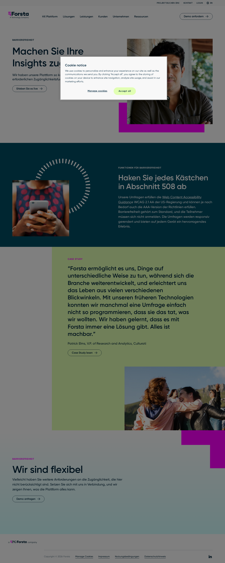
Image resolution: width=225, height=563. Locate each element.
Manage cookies (97, 90)
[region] (113, 78)
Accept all (125, 91)
